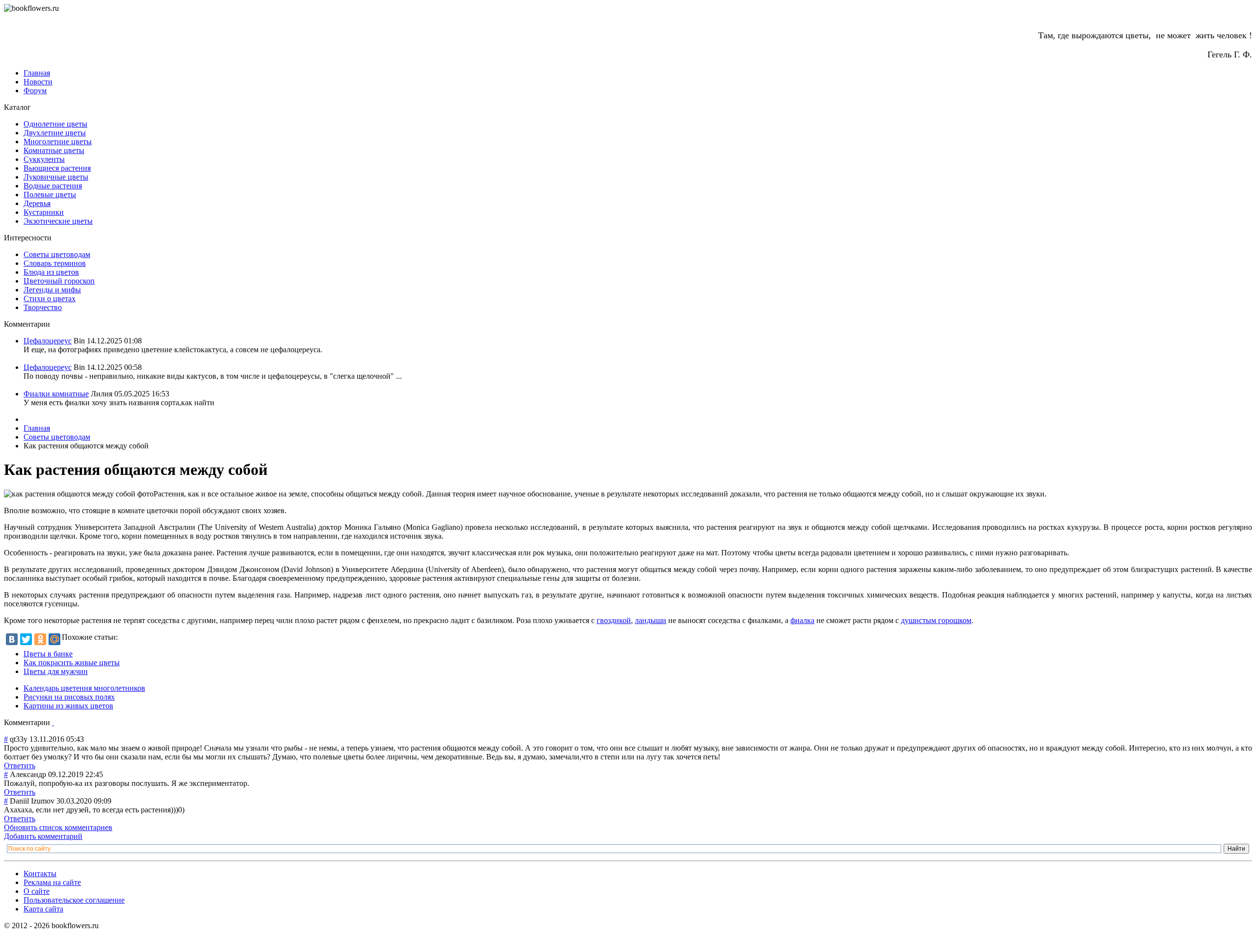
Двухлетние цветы (55, 133)
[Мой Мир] (54, 639)
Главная (37, 73)
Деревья (37, 203)
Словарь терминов (55, 263)
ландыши (650, 620)
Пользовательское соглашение (74, 900)
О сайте (37, 891)
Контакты (40, 873)
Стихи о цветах (50, 298)
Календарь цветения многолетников (84, 688)
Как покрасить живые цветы (72, 662)
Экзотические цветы (58, 221)
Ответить (19, 765)
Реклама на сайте (52, 882)
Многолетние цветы (58, 141)
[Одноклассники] (40, 639)
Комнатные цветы (54, 150)
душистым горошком (936, 620)
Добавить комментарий (43, 836)
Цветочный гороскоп (59, 281)
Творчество (43, 307)
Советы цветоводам (57, 254)
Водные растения (53, 186)
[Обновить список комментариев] (53, 722)
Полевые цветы (50, 194)
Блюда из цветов (51, 272)
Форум (35, 90)
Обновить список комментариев (58, 827)
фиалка (802, 620)
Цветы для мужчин (56, 671)
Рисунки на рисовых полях (69, 697)
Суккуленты (44, 159)
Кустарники (44, 212)
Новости (38, 82)
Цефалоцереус (48, 341)
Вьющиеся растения (57, 168)
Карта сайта (43, 909)
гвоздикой (614, 620)
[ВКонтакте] (12, 639)
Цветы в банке (48, 654)
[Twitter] (26, 639)
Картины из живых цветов (68, 706)
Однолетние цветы (55, 124)
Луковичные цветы (56, 177)
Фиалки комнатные (56, 394)
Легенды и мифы (52, 290)
